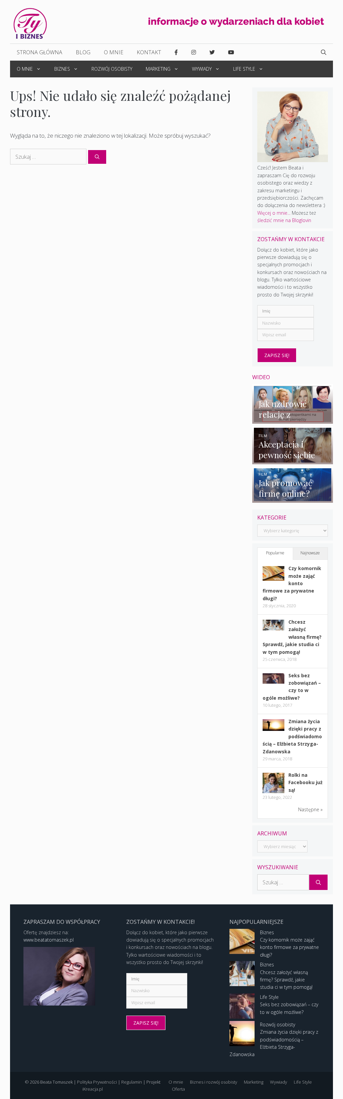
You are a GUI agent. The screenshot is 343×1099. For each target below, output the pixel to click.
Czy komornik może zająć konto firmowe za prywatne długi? (292, 583)
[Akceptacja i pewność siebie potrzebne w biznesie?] (292, 460)
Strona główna (39, 52)
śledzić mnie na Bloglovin (284, 220)
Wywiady (202, 69)
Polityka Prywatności (97, 1082)
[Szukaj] (97, 157)
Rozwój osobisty (111, 69)
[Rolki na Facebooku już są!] (273, 792)
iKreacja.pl (92, 1089)
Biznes (62, 69)
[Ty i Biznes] (30, 23)
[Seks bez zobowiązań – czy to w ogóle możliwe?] (273, 682)
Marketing (158, 69)
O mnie (113, 52)
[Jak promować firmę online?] (292, 499)
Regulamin (131, 1082)
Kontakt (149, 52)
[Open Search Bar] (323, 52)
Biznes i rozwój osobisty (213, 1082)
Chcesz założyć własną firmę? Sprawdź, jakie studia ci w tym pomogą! (292, 637)
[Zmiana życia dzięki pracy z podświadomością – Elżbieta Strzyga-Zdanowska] (273, 729)
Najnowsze (310, 553)
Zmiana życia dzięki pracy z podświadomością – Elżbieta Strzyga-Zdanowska (292, 736)
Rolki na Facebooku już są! (305, 782)
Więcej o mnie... (273, 213)
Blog (83, 52)
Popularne (275, 553)
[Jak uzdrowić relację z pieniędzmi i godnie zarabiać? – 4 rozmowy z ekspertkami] (292, 420)
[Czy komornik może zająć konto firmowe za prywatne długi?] (273, 579)
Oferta (178, 1089)
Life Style (244, 69)
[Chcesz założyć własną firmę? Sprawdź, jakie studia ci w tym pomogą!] (273, 628)
